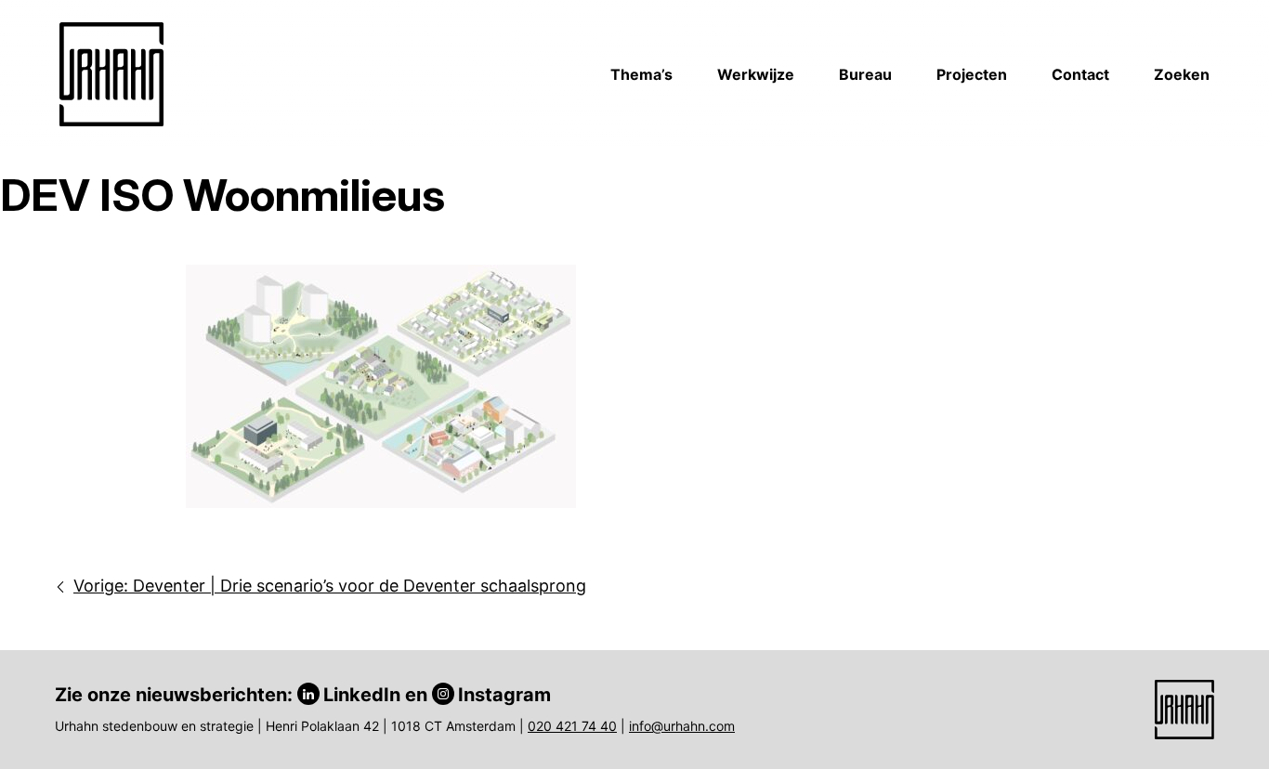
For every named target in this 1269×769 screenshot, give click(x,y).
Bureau (865, 74)
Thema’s (641, 74)
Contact (1080, 74)
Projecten (971, 74)
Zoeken (1182, 74)
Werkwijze (755, 74)
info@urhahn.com (682, 726)
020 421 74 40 (572, 726)
